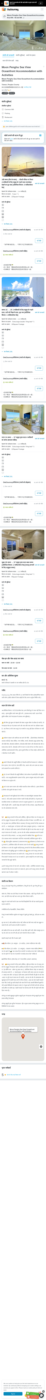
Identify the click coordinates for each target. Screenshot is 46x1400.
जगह (17, 61)
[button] (3, 35)
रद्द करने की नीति (38, 230)
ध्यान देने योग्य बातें (8, 61)
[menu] (42, 9)
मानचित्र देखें (27, 87)
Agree (13, 1394)
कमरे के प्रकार (30, 55)
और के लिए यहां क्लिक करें (14, 1075)
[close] (43, 1391)
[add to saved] (43, 66)
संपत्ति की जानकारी (8, 55)
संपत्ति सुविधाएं (20, 55)
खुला (41, 3)
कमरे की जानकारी (39, 183)
